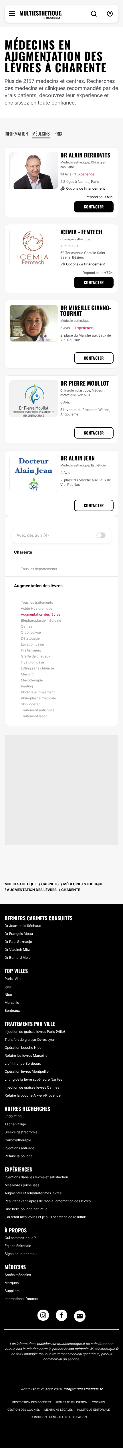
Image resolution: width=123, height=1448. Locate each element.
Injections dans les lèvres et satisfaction (36, 1177)
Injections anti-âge (19, 1148)
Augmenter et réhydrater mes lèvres (33, 1193)
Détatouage (30, 638)
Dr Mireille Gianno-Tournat (85, 310)
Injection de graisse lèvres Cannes (32, 1087)
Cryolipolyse (31, 632)
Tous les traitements (37, 602)
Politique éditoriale (93, 1409)
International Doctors (21, 1299)
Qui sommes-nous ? (20, 1238)
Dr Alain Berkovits (85, 155)
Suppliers (12, 1291)
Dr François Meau (19, 933)
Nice (8, 994)
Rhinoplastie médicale (38, 698)
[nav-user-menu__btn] (110, 14)
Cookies (98, 1402)
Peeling (27, 686)
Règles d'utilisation (71, 1402)
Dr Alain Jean (77, 458)
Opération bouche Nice (23, 1047)
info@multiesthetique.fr (83, 1389)
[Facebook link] (61, 1317)
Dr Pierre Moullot (84, 383)
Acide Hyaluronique (36, 608)
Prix (58, 133)
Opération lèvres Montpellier (27, 1071)
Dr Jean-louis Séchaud (23, 925)
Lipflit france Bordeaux (23, 1063)
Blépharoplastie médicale (41, 620)
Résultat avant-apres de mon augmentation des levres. (48, 1201)
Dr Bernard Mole (18, 957)
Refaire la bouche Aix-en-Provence (33, 1095)
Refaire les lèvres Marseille (26, 1055)
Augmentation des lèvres (40, 614)
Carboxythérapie (18, 1140)
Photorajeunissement (38, 692)
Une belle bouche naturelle (26, 1209)
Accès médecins (18, 1275)
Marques (12, 1283)
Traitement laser (34, 716)
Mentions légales (58, 1409)
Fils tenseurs (31, 650)
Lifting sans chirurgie (37, 668)
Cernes (26, 626)
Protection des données (31, 1402)
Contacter (94, 207)
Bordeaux (12, 1010)
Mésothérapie (32, 680)
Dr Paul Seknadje (18, 941)
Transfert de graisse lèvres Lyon (30, 1039)
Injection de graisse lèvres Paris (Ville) (35, 1031)
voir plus (84, 395)
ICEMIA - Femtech (81, 232)
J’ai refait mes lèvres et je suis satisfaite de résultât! (45, 1217)
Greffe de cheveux (35, 656)
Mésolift (27, 674)
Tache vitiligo (15, 1124)
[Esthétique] (41, 15)
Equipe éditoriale (18, 1246)
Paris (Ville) (14, 978)
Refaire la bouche (19, 1156)
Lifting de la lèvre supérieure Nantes (33, 1079)
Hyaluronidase (32, 662)
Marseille (12, 1002)
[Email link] (80, 1316)
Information (16, 133)
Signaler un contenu (21, 1254)
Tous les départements (39, 569)
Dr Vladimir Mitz (17, 949)
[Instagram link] (43, 1317)
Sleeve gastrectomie (21, 1132)
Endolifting (13, 1116)
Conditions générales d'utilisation (59, 1417)
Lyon (8, 986)
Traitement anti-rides (37, 710)
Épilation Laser (32, 644)
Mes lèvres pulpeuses (22, 1185)
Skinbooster (30, 704)
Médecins (41, 133)
